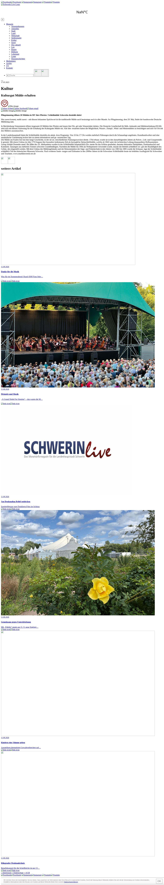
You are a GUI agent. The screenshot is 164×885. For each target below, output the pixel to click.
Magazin (9, 24)
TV (7, 66)
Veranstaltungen (17, 26)
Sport (13, 42)
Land (13, 33)
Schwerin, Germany (82, 12)
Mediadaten (11, 61)
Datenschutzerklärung (71, 882)
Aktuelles (15, 29)
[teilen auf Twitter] (7, 108)
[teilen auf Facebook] (20, 108)
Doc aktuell (16, 45)
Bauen (14, 49)
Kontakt (9, 68)
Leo (12, 47)
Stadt (13, 31)
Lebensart (15, 54)
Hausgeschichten (18, 59)
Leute (13, 56)
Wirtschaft (15, 36)
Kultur (14, 40)
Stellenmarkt (16, 38)
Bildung (14, 52)
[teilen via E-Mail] (32, 108)
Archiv (9, 63)
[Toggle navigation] (2, 80)
